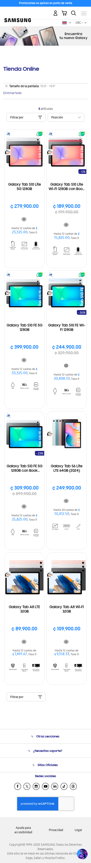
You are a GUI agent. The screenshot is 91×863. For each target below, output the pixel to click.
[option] (24, 219)
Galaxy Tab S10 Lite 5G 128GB (24, 187)
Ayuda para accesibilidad (23, 830)
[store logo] (17, 11)
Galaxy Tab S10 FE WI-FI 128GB (66, 328)
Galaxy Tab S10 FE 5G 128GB (24, 328)
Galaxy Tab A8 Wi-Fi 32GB (66, 609)
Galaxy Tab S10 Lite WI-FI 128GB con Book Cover (67, 187)
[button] (70, 22)
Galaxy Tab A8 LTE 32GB (24, 609)
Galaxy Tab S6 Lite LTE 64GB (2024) (66, 468)
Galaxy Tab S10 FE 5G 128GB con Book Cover (24, 468)
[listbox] (24, 219)
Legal (78, 830)
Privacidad (56, 830)
